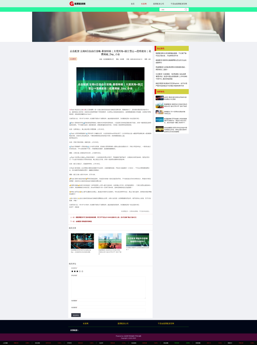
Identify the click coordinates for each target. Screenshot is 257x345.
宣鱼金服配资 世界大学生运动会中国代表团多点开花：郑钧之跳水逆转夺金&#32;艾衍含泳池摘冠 (175, 129)
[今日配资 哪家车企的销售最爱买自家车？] (137, 240)
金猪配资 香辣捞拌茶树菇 (84, 221)
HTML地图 (137, 336)
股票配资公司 (158, 3)
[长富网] (78, 3)
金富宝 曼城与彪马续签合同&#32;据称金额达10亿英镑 (175, 98)
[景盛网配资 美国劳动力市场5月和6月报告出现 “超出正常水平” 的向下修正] (110, 241)
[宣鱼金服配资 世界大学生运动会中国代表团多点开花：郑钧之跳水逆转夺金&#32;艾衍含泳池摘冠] (160, 129)
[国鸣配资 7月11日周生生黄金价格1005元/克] (160, 112)
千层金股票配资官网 (179, 3)
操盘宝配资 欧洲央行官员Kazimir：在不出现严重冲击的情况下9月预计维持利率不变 (171, 84)
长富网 (144, 3)
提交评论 (76, 315)
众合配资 (73, 59)
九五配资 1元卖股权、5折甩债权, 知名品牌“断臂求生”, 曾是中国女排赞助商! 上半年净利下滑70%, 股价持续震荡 (171, 76)
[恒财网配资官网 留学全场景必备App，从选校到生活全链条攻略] (82, 241)
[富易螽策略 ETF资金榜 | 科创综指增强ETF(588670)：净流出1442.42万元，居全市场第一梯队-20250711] (160, 120)
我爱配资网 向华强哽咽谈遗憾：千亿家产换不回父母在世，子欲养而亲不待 (171, 54)
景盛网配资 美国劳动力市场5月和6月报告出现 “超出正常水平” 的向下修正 (175, 105)
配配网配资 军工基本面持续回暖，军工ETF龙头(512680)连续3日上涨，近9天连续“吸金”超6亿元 (106, 217)
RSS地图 (131, 336)
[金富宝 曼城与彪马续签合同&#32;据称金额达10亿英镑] (160, 98)
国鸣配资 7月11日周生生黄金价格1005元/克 (174, 113)
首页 (133, 3)
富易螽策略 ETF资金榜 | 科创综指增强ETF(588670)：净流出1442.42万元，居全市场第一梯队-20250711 (175, 121)
